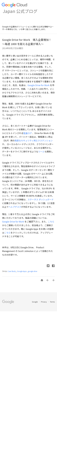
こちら (51, 221)
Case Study (12, 271)
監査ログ (27, 133)
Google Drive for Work (38, 85)
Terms (52, 301)
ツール (41, 151)
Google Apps (22, 271)
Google (35, 301)
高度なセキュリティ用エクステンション (34, 140)
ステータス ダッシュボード (41, 199)
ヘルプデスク (14, 206)
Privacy (44, 301)
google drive (32, 271)
